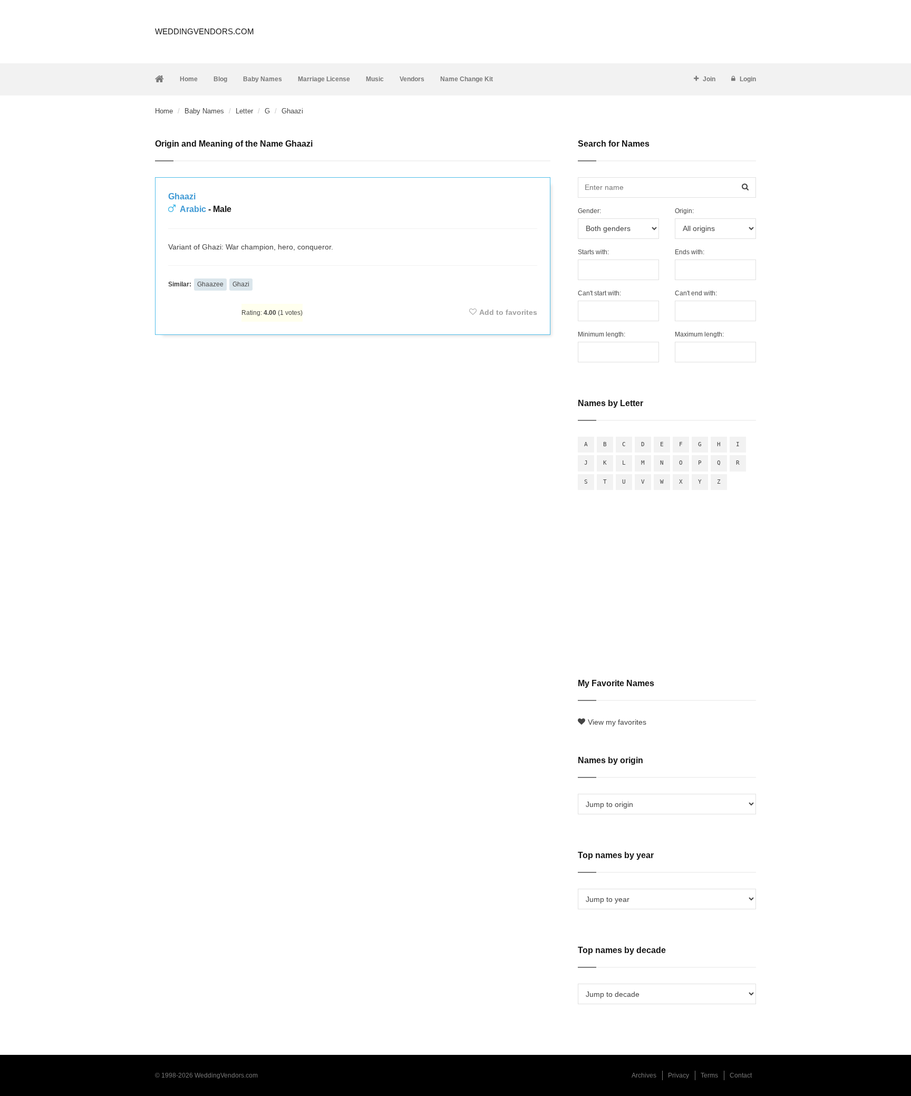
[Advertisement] (352, 371)
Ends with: (689, 252)
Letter (244, 111)
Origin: (684, 211)
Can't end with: (696, 293)
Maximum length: (699, 334)
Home (189, 79)
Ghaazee (210, 284)
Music (375, 79)
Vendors (412, 79)
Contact (741, 1075)
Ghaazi (182, 196)
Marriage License (324, 79)
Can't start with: (599, 293)
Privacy (678, 1075)
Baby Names (262, 79)
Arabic (193, 209)
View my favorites (617, 722)
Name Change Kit (466, 79)
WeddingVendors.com (204, 31)
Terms (709, 1075)
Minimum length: (601, 334)
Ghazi (240, 284)
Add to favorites (508, 312)
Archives (644, 1075)
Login (748, 79)
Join (709, 79)
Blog (220, 79)
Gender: (589, 211)
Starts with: (593, 252)
